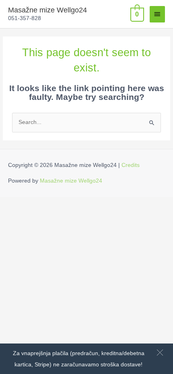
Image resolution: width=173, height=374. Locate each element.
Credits (131, 165)
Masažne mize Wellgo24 (47, 10)
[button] (160, 353)
